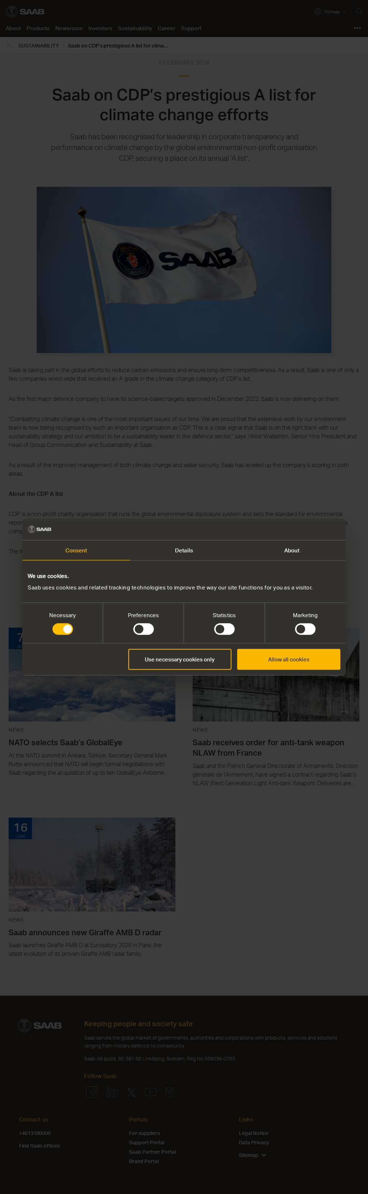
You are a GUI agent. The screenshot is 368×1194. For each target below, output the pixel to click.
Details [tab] (184, 550)
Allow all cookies (288, 659)
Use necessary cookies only (180, 659)
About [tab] (292, 550)
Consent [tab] (76, 550)
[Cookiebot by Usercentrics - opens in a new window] (308, 529)
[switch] (143, 629)
